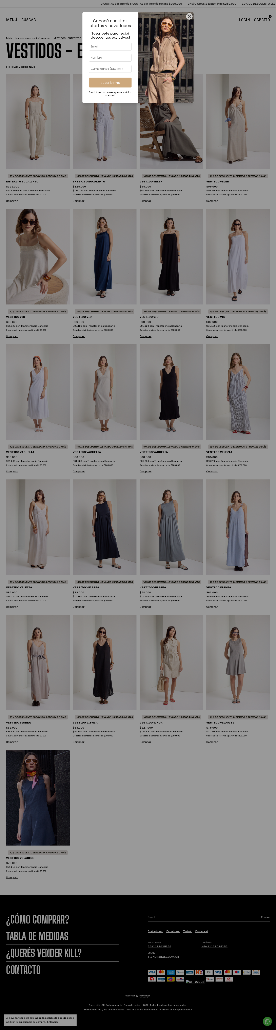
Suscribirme (110, 82)
